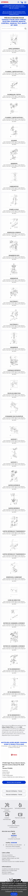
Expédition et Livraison (8, 873)
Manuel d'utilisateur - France (14, 791)
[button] (14, 755)
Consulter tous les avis (14, 839)
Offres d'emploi (6, 860)
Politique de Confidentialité (9, 870)
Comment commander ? (9, 856)
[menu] (25, 2)
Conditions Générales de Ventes (10, 869)
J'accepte (14, 894)
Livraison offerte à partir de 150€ (10, 858)
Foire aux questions (7, 855)
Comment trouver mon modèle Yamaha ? (13, 861)
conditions (16, 8)
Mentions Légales (6, 872)
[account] (18, 2)
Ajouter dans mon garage (14, 782)
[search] (25, 29)
